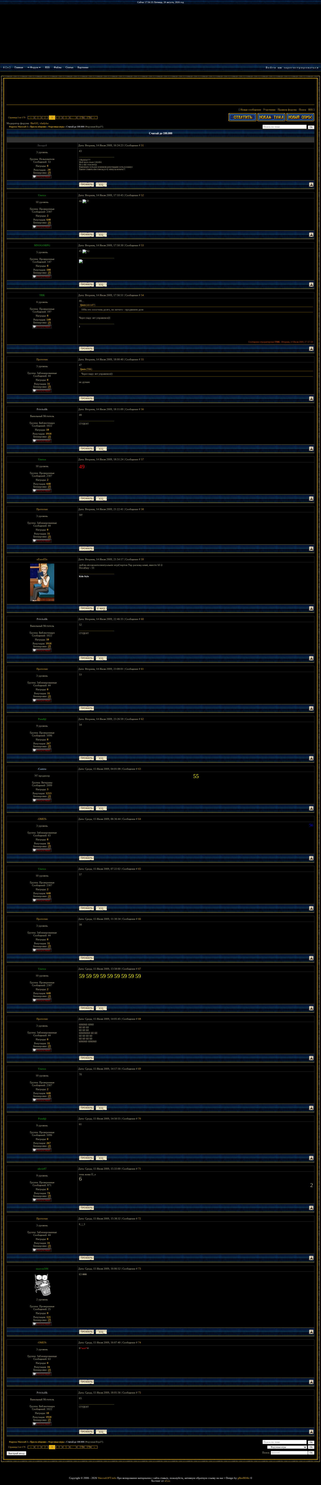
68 (139, 1018)
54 (142, 295)
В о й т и (271, 67)
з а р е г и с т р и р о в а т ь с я (301, 67)
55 (142, 359)
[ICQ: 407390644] (101, 1331)
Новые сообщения (250, 109)
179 (88, 117)
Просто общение (38, 127)
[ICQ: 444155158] (101, 284)
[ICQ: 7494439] (101, 808)
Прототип (42, 359)
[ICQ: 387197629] (101, 184)
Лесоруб (42, 145)
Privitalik (42, 409)
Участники (269, 109)
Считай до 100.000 (75, 127)
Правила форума (287, 109)
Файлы (57, 67)
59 (142, 559)
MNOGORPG (42, 245)
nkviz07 (42, 1168)
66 (139, 918)
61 (142, 668)
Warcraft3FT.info (107, 1478)
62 (142, 719)
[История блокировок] (49, 172)
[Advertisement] (160, 92)
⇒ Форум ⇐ (34, 67)
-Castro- (42, 768)
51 (142, 145)
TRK (42, 295)
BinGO (34, 123)
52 (142, 195)
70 (139, 1118)
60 (142, 619)
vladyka (44, 123)
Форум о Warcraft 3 (18, 127)
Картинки (83, 67)
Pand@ (42, 719)
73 (139, 1268)
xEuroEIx (42, 559)
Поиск (302, 109)
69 (139, 1068)
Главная (19, 67)
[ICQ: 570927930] (101, 234)
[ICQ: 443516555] (101, 758)
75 (139, 1392)
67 (139, 968)
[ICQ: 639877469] (101, 448)
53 (142, 245)
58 (142, 509)
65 (139, 868)
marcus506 (42, 1268)
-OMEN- (42, 819)
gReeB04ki (244, 1478)
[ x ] (8, 67)
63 (139, 768)
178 (81, 117)
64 (139, 819)
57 (142, 459)
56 (142, 409)
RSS (47, 67)
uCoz (167, 1480)
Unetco (42, 195)
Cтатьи (69, 67)
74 (139, 1342)
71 (139, 1168)
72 (139, 1218)
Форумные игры (56, 127)
